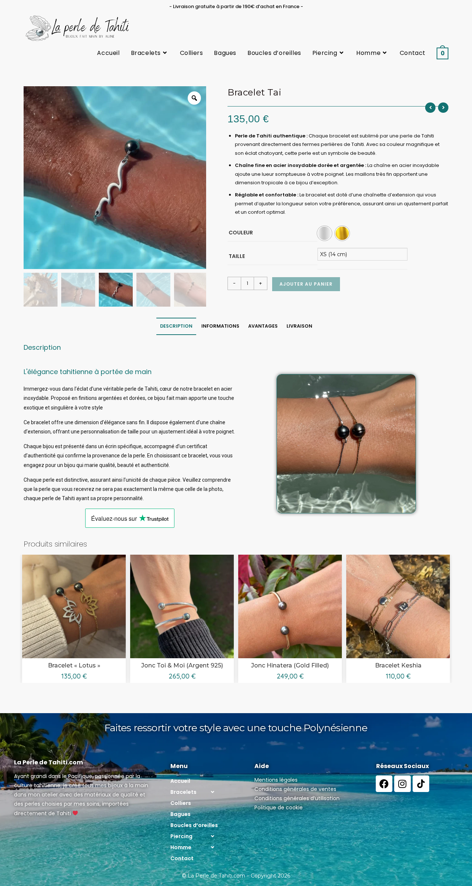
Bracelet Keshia (398, 665)
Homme (180, 847)
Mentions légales (276, 780)
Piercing (181, 836)
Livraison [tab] (299, 326)
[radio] (324, 233)
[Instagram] (402, 783)
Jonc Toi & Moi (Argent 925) (182, 665)
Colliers (180, 803)
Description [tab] (176, 326)
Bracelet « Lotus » (74, 665)
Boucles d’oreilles (194, 825)
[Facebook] (384, 783)
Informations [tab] (220, 326)
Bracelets (183, 792)
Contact (182, 858)
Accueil (180, 781)
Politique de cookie (278, 807)
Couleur (241, 232)
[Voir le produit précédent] (430, 107)
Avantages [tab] (263, 326)
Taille (237, 256)
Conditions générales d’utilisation (297, 798)
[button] (194, 792)
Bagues (180, 814)
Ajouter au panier (306, 284)
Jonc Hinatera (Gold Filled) (290, 665)
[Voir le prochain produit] (443, 107)
